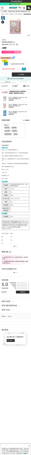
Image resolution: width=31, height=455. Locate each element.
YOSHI (4, 40)
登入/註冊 (10, 340)
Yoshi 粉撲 (7, 130)
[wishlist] (13, 44)
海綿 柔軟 (14, 127)
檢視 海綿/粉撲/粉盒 (9, 306)
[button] (28, 7)
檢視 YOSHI (6, 310)
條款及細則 (11, 100)
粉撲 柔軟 (7, 127)
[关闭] (29, 446)
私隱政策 (25, 453)
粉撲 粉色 (14, 130)
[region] (15, 449)
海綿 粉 (15, 134)
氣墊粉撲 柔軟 (8, 134)
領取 (24, 69)
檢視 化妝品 (6, 301)
